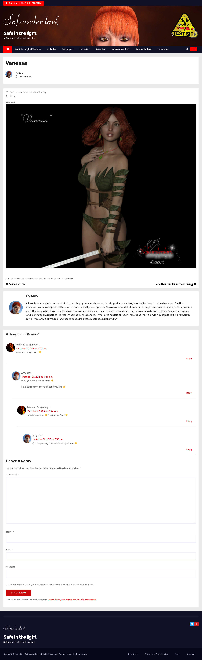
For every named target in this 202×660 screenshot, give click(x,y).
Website (10, 567)
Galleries (51, 49)
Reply (189, 358)
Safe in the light (19, 33)
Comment (12, 474)
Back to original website (28, 49)
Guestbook (163, 49)
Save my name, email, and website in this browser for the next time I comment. (51, 584)
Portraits (84, 49)
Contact (190, 654)
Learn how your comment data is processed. (72, 599)
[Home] (7, 49)
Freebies (100, 49)
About (177, 654)
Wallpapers (68, 49)
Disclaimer (133, 654)
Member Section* (120, 49)
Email (10, 549)
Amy (21, 73)
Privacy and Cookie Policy (156, 654)
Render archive (143, 49)
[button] (187, 49)
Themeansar (82, 654)
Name (10, 531)
